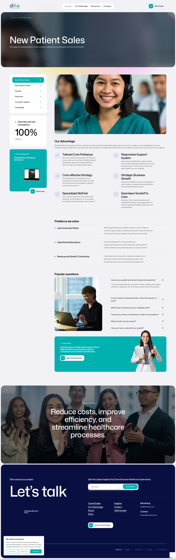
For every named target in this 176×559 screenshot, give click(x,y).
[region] (24, 545)
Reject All (24, 551)
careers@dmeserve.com (148, 515)
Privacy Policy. (131, 490)
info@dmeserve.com (147, 507)
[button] (157, 6)
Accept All (36, 551)
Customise (12, 551)
